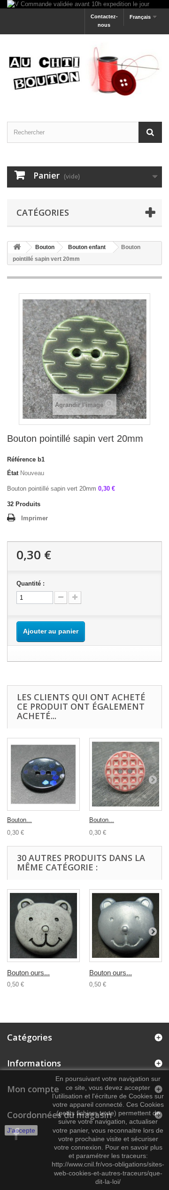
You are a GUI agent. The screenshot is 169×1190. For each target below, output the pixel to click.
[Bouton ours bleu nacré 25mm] (125, 925)
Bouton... (19, 819)
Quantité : (30, 583)
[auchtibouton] (84, 69)
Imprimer (34, 518)
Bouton (44, 247)
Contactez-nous (104, 21)
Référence (21, 459)
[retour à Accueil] (17, 247)
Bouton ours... (28, 973)
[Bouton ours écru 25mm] (43, 925)
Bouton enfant (87, 247)
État (12, 473)
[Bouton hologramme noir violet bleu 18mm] (43, 774)
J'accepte (21, 1130)
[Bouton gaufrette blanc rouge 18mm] (125, 774)
